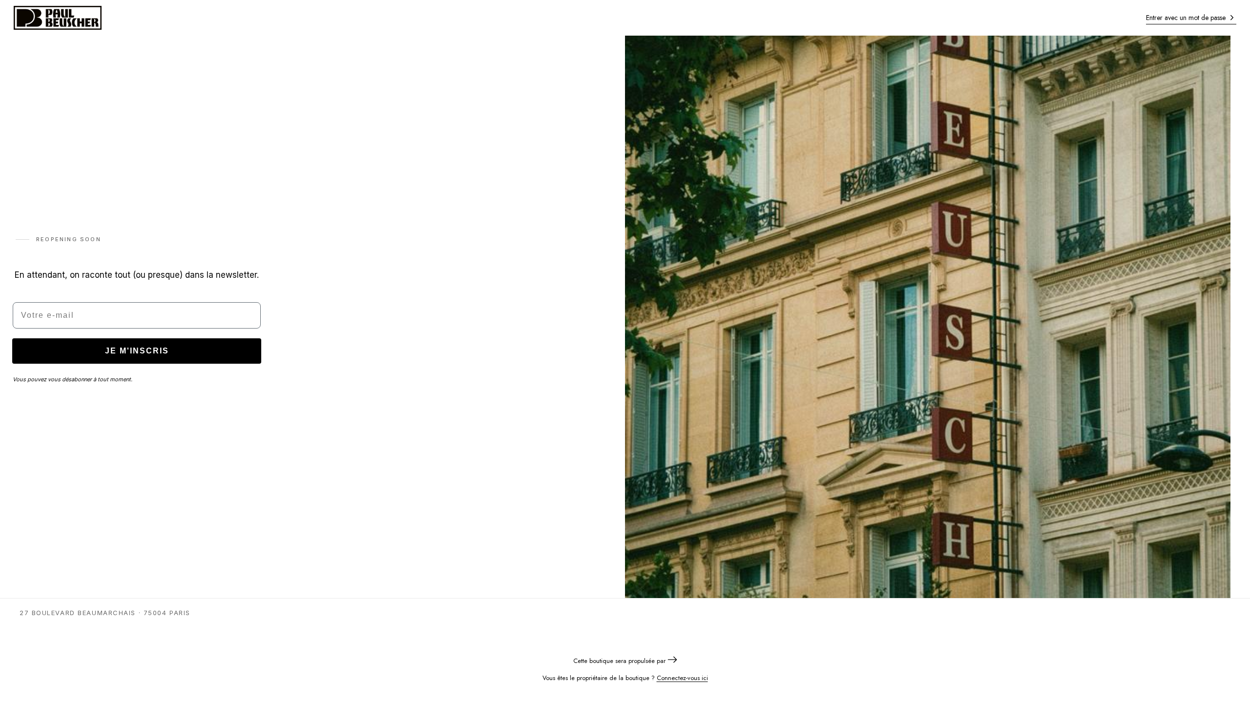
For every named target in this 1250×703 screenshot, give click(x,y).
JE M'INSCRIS (137, 351)
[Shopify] (672, 660)
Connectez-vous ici (682, 677)
